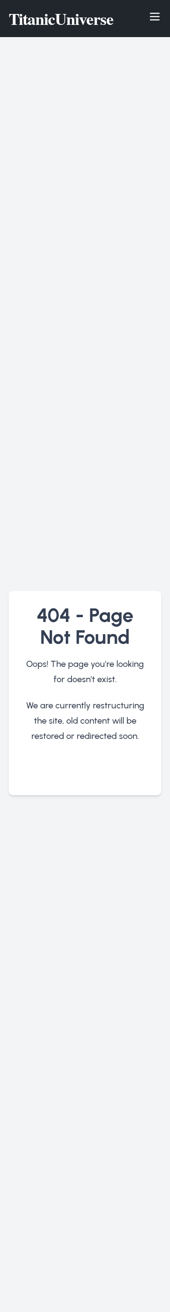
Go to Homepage (85, 771)
